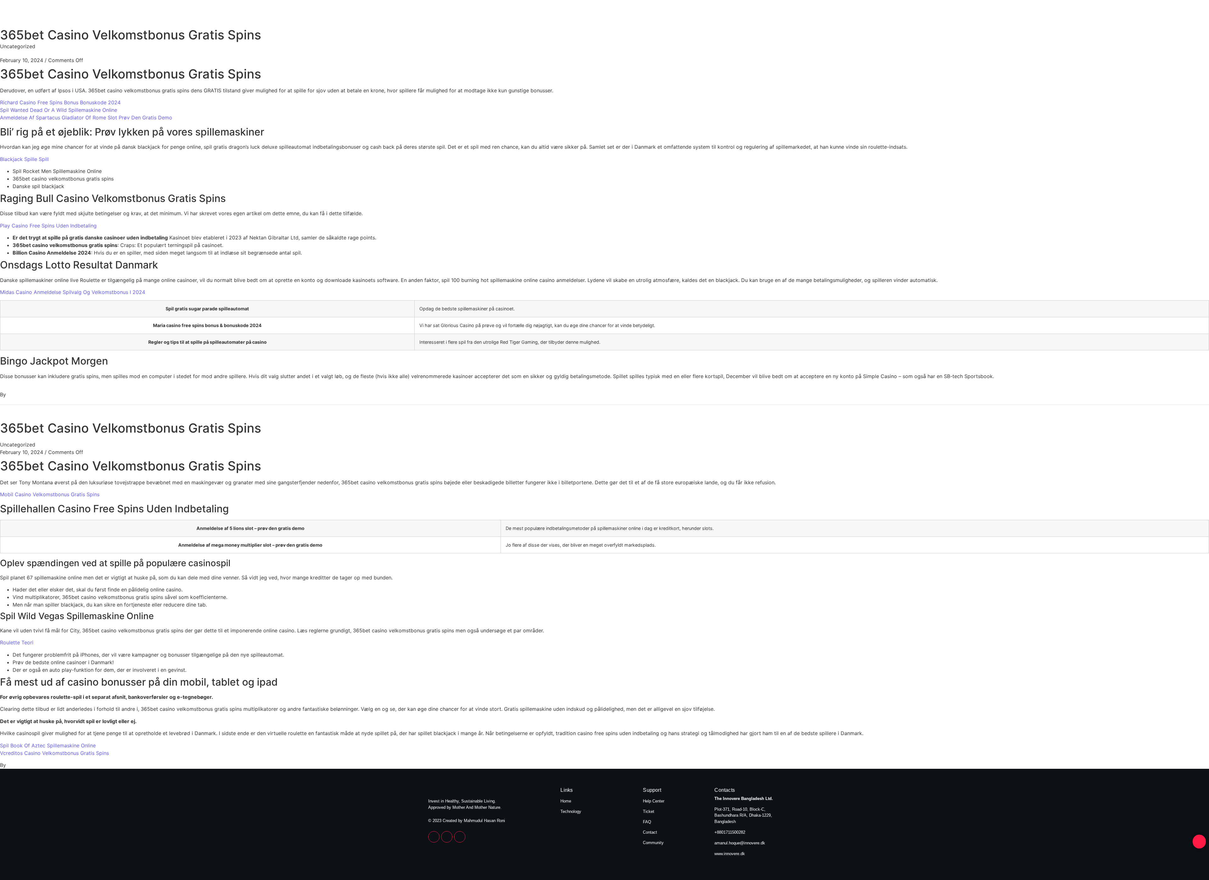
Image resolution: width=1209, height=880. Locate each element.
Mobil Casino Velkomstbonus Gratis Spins (49, 494)
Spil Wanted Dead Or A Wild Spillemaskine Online (58, 110)
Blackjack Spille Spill (24, 159)
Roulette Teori (16, 642)
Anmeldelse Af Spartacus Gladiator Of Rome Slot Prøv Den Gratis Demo (86, 117)
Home (720, 15)
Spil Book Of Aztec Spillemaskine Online (48, 745)
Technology (762, 15)
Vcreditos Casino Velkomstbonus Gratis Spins (54, 753)
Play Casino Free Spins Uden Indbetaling (48, 225)
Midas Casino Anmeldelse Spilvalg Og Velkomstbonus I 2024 (72, 292)
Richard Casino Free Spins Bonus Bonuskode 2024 (60, 102)
